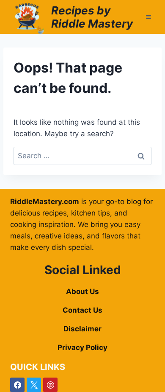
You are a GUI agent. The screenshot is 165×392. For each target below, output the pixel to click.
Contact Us (82, 310)
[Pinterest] (50, 385)
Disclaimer (82, 329)
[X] (34, 385)
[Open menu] (148, 16)
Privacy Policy (82, 347)
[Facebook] (17, 385)
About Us (82, 291)
